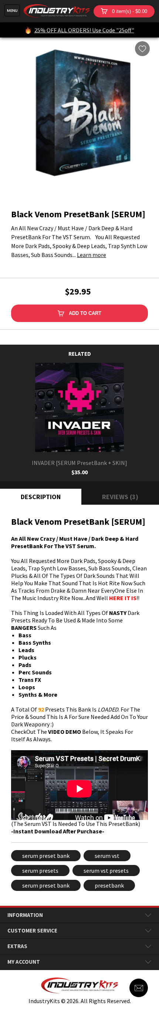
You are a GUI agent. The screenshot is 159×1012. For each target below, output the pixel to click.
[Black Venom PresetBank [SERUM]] (79, 117)
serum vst (107, 855)
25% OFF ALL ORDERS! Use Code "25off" (84, 30)
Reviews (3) (120, 496)
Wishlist (142, 48)
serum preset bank (46, 855)
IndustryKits (57, 11)
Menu (12, 10)
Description (41, 496)
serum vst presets (106, 870)
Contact (138, 988)
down (148, 915)
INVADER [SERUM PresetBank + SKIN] (79, 462)
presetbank (109, 885)
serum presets (40, 870)
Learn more (91, 254)
